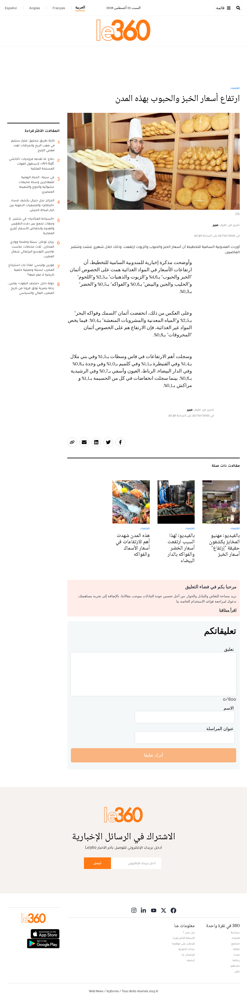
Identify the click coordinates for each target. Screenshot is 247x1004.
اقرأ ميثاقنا (227, 610)
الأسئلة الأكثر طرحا (184, 938)
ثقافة (236, 949)
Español (11, 8)
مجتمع (235, 943)
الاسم (229, 708)
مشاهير (235, 965)
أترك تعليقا (153, 755)
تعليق (229, 649)
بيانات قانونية (186, 949)
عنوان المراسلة (220, 728)
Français (59, 8)
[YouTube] (154, 910)
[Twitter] (163, 910)
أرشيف (190, 960)
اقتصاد (235, 88)
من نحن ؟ (189, 932)
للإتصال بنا (188, 954)
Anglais (34, 8)
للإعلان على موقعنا (183, 943)
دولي (237, 971)
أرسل (97, 863)
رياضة (236, 960)
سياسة (235, 932)
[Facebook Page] (173, 910)
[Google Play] (43, 943)
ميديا (237, 954)
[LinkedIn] (144, 910)
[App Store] (45, 933)
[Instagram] (134, 910)
